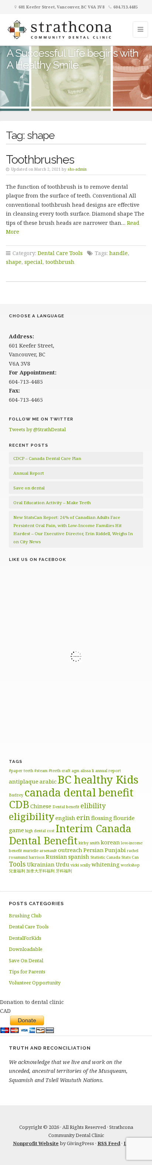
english (65, 818)
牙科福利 (64, 870)
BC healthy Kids (98, 779)
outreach (70, 850)
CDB (19, 804)
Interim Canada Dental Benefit (70, 834)
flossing (101, 818)
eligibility (31, 816)
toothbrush (60, 261)
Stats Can (130, 857)
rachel (132, 850)
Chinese (40, 806)
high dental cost (40, 830)
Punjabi (115, 850)
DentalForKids (25, 938)
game (16, 830)
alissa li (87, 770)
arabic (47, 781)
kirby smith (89, 842)
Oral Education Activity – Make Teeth (52, 502)
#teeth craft (59, 770)
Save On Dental (26, 960)
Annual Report (28, 473)
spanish (78, 856)
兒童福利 (17, 870)
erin (83, 817)
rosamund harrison (27, 857)
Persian (93, 850)
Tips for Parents (27, 971)
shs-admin (77, 169)
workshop (130, 865)
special (33, 261)
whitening (105, 864)
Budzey (16, 795)
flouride (124, 818)
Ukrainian (41, 864)
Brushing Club (25, 915)
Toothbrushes (40, 159)
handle (118, 253)
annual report (108, 770)
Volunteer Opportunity (35, 982)
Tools (17, 863)
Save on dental (29, 488)
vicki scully (80, 865)
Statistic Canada (105, 857)
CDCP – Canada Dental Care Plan (47, 458)
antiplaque (23, 781)
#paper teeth (21, 770)
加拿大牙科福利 (40, 870)
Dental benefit (65, 806)
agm (75, 770)
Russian (56, 856)
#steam (41, 770)
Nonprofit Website (36, 1143)
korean (110, 842)
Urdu (62, 864)
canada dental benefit (79, 792)
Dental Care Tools (60, 253)
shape (13, 261)
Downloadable (25, 949)
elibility (93, 805)
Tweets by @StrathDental (37, 429)
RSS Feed (108, 1143)
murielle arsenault (40, 850)
